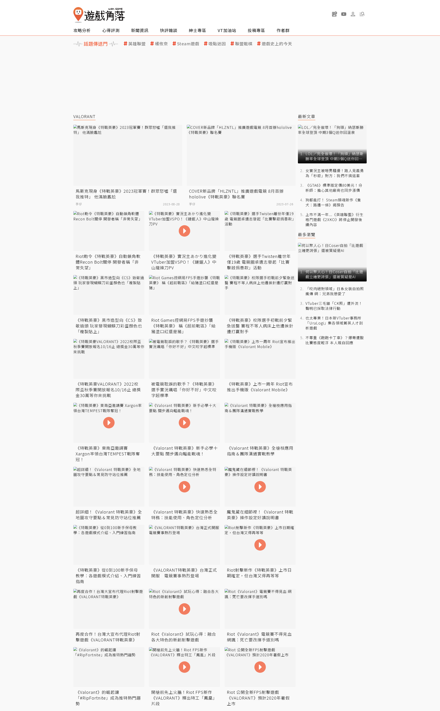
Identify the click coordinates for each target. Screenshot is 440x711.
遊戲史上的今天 (277, 43)
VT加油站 (227, 30)
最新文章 (306, 116)
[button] (362, 14)
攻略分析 (82, 30)
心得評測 (111, 30)
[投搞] (334, 14)
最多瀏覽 (306, 234)
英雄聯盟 (137, 43)
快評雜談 (168, 30)
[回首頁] (99, 15)
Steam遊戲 (188, 43)
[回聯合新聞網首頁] (78, 15)
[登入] (353, 14)
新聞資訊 (139, 30)
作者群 (283, 30)
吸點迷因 (217, 43)
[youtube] (343, 14)
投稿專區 (256, 30)
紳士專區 (197, 30)
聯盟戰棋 (244, 43)
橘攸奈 (161, 43)
